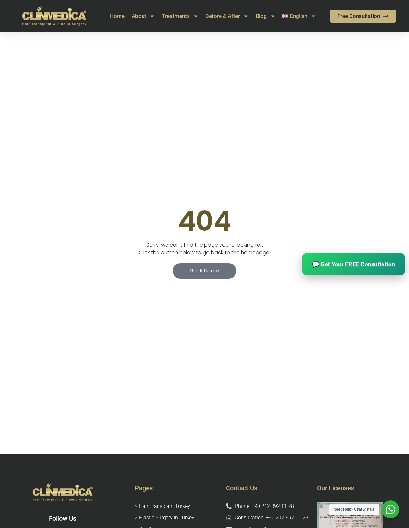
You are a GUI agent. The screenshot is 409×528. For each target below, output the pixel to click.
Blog (261, 16)
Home (117, 16)
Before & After (222, 16)
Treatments (176, 16)
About (139, 16)
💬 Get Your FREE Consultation (353, 263)
